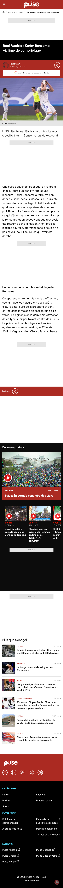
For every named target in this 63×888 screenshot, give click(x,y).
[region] (31, 525)
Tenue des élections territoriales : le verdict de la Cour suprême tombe (36, 721)
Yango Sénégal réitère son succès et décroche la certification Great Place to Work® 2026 (38, 687)
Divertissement (25, 698)
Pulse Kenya (9, 861)
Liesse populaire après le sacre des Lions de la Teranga (15, 532)
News (20, 646)
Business (7, 800)
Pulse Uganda (43, 849)
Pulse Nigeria (9, 849)
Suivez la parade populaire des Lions (29, 495)
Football (19, 12)
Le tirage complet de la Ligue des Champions (35, 669)
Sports (10, 12)
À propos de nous (12, 828)
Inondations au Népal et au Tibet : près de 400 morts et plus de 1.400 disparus (38, 651)
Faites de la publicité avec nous (47, 821)
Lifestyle (40, 794)
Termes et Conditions (48, 834)
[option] (16, 525)
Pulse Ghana (9, 855)
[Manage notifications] (57, 882)
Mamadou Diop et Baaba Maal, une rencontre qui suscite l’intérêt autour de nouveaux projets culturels (38, 705)
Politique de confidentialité (10, 821)
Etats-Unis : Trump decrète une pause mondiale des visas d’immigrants (37, 739)
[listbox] (33, 525)
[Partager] (57, 65)
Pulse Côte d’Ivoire (46, 855)
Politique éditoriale (46, 828)
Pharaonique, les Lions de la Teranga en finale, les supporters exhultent (39, 535)
